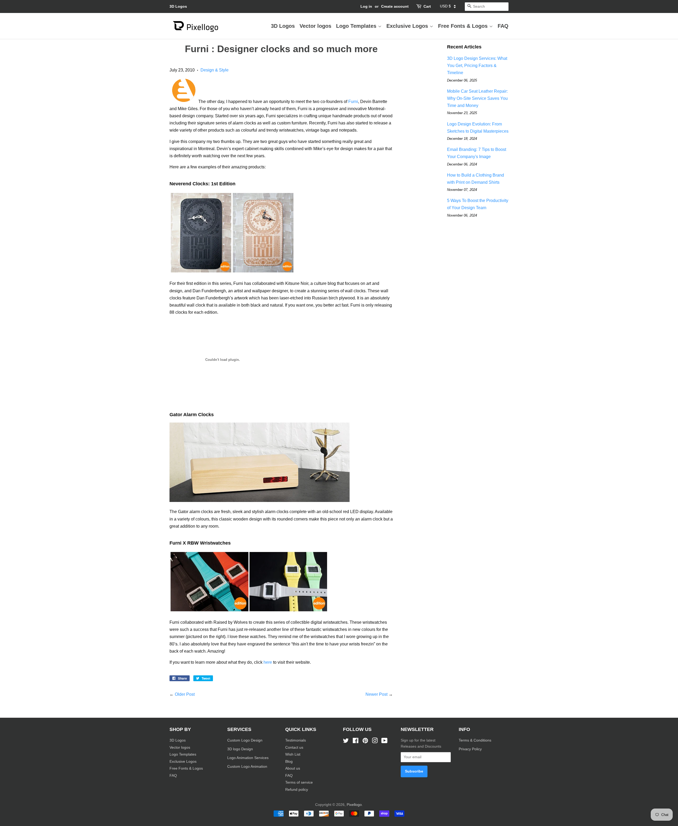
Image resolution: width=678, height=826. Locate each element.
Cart (427, 6)
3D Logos (178, 6)
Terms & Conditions (475, 740)
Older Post (185, 694)
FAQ (503, 26)
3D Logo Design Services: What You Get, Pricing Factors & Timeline (477, 65)
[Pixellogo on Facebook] (356, 742)
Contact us (294, 747)
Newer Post (376, 694)
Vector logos (315, 26)
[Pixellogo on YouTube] (384, 742)
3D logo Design (240, 749)
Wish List (292, 754)
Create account (395, 6)
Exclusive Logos (408, 26)
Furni (353, 101)
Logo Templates (357, 26)
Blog (289, 762)
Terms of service (299, 782)
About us (292, 768)
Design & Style (214, 70)
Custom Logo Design (244, 740)
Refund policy (296, 790)
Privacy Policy (471, 749)
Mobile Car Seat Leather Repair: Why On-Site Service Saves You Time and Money (477, 98)
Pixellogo (354, 805)
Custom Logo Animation (247, 767)
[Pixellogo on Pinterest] (365, 742)
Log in (366, 6)
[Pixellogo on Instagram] (375, 742)
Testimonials (295, 740)
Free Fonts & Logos (463, 26)
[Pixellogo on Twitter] (346, 742)
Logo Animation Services (248, 758)
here (268, 662)
